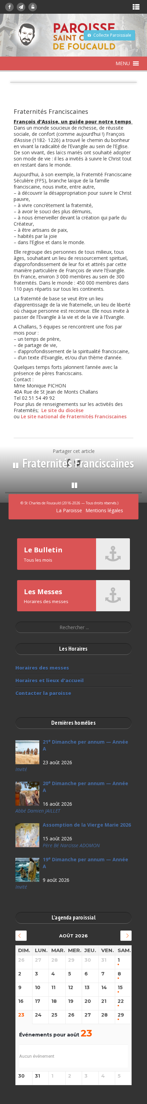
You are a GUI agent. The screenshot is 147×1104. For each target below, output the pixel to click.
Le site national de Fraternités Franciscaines (73, 416)
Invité (21, 769)
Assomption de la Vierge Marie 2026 (87, 824)
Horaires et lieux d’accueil (49, 680)
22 (121, 1001)
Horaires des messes (42, 667)
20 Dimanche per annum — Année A (85, 786)
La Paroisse (69, 510)
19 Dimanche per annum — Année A (85, 862)
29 (121, 1015)
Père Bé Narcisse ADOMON (71, 845)
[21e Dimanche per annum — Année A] (27, 752)
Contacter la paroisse (43, 693)
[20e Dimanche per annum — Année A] (27, 794)
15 (120, 988)
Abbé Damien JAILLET (37, 810)
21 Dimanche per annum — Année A (85, 745)
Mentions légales (104, 510)
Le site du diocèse (62, 410)
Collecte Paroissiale (112, 35)
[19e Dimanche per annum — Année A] (27, 870)
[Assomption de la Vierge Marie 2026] (27, 835)
